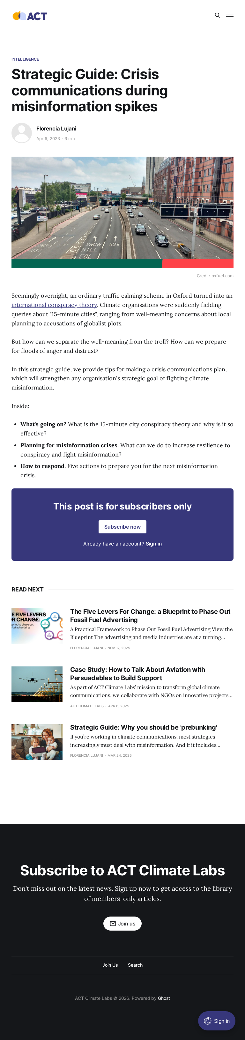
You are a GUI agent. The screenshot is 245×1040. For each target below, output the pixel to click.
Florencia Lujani (56, 128)
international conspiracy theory (54, 304)
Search (135, 965)
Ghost (164, 998)
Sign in (154, 543)
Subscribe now (122, 527)
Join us (127, 923)
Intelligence (25, 59)
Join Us (110, 965)
